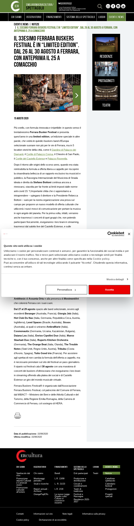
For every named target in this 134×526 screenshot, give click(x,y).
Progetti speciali (109, 495)
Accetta (109, 289)
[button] (16, 17)
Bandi (57, 473)
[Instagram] (118, 6)
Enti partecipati (81, 473)
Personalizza (64, 289)
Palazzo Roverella (57, 158)
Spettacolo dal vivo (23, 474)
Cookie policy (22, 520)
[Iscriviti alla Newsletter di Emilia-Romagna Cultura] (108, 6)
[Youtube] (123, 6)
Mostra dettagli (115, 279)
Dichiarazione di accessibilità (52, 520)
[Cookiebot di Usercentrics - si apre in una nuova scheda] (110, 233)
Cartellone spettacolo (110, 479)
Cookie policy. (101, 258)
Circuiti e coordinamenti (80, 485)
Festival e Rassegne (78, 495)
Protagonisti (111, 489)
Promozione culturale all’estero (22, 489)
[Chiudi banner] (129, 234)
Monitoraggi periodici (39, 479)
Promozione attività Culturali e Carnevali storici (23, 481)
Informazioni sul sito (43, 514)
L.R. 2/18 (59, 489)
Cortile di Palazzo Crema (39, 154)
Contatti (20, 514)
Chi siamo (38, 473)
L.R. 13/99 (59, 478)
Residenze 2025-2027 (82, 500)
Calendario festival (110, 485)
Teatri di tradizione (78, 490)
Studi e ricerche (41, 484)
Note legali (67, 514)
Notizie (35, 24)
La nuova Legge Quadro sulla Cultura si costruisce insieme (62, 498)
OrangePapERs (41, 494)
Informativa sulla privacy (93, 514)
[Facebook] (113, 6)
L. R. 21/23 (60, 484)
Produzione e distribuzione (80, 479)
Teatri (95, 473)
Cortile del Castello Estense (30, 158)
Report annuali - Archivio (41, 490)
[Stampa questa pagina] (17, 416)
